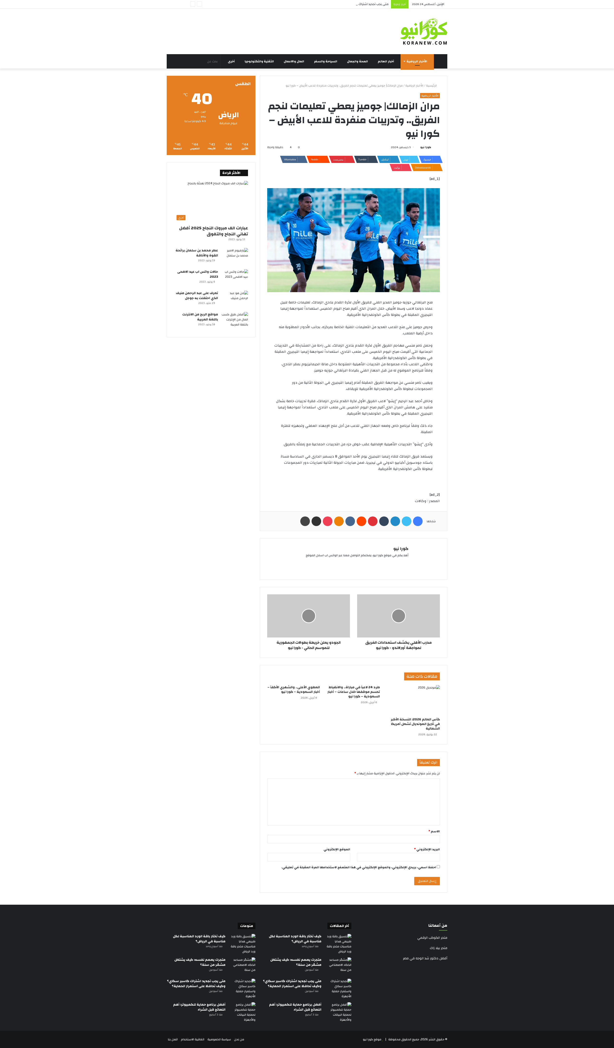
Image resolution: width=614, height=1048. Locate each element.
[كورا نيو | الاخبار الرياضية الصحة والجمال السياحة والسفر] (424, 31)
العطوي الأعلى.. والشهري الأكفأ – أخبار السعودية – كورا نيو (293, 689)
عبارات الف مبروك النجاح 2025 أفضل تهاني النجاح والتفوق (213, 231)
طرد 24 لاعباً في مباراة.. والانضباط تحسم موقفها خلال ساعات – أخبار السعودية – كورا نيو (353, 692)
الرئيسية (431, 85)
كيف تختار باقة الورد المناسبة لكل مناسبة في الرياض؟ (295, 938)
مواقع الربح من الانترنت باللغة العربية (200, 317)
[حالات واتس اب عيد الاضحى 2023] (235, 278)
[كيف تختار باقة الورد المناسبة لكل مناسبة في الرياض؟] (338, 944)
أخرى (232, 61)
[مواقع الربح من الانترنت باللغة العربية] (235, 321)
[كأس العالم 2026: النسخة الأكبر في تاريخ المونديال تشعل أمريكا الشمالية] (413, 700)
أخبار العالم (386, 61)
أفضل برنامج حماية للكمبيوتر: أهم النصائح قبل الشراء (295, 1007)
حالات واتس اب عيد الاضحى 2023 (197, 274)
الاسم (434, 831)
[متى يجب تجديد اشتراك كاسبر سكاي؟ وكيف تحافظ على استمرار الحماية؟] (338, 989)
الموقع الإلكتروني (337, 849)
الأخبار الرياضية (417, 61)
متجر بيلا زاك (438, 948)
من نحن (239, 1039)
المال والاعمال (294, 61)
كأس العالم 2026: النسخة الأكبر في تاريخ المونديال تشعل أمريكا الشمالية (415, 724)
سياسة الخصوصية (219, 1039)
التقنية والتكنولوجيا (260, 61)
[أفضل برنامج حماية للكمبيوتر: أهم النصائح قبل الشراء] (338, 1012)
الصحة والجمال (358, 61)
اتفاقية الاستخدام (192, 1039)
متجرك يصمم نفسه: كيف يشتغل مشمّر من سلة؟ (295, 962)
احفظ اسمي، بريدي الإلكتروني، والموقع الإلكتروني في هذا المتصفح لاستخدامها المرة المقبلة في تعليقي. (358, 867)
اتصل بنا (173, 1039)
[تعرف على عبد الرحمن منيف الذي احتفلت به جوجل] (235, 300)
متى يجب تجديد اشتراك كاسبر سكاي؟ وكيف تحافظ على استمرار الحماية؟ (341, 4)
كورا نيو (425, 147)
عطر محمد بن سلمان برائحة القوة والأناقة (197, 253)
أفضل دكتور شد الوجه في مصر (425, 958)
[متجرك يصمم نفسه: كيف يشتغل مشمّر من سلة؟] (338, 966)
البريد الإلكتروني (427, 849)
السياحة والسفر (326, 61)
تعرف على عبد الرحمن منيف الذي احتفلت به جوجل (197, 295)
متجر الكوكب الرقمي (432, 938)
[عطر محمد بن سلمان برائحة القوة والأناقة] (235, 257)
